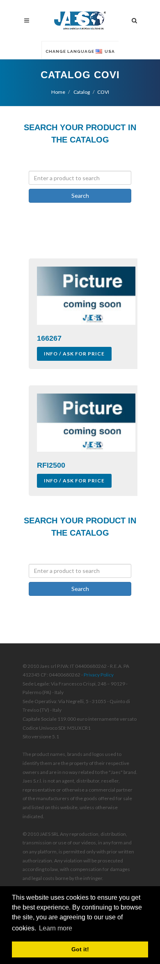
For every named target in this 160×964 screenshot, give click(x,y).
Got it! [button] (80, 949)
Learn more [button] (55, 928)
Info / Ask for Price (74, 354)
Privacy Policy (99, 675)
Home (58, 92)
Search (80, 195)
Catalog (81, 92)
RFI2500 (51, 465)
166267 (49, 338)
